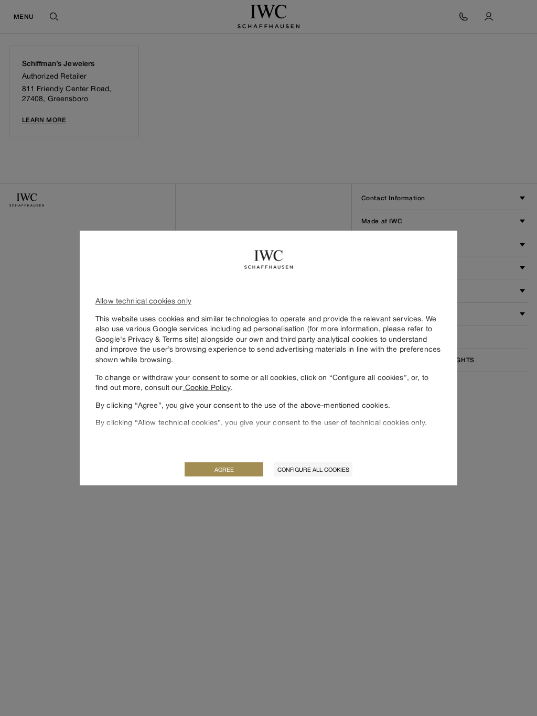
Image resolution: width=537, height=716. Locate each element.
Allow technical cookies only (143, 300)
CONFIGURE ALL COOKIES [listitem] (313, 469)
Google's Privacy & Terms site (146, 338)
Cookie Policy (207, 387)
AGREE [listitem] (224, 469)
